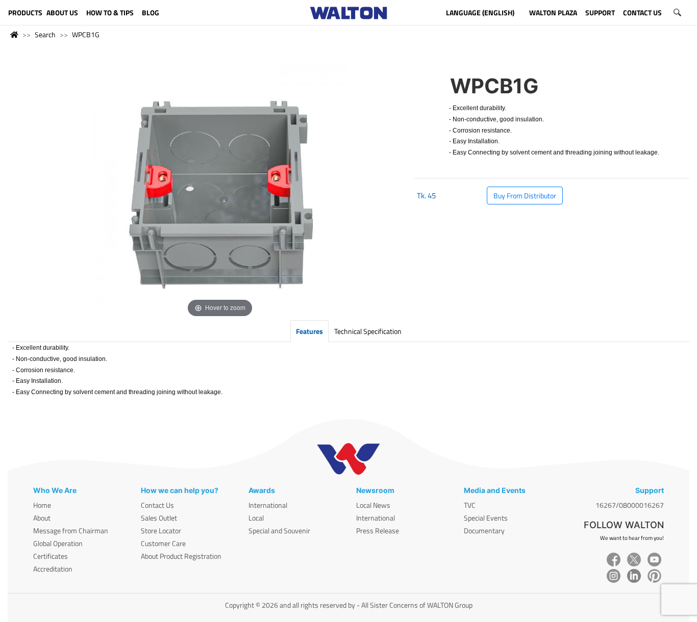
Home (42, 505)
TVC (470, 505)
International (267, 505)
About (42, 517)
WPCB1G (85, 34)
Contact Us (157, 505)
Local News (373, 505)
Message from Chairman (70, 530)
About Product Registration (181, 556)
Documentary (484, 530)
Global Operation (58, 543)
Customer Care (163, 543)
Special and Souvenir (279, 530)
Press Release (377, 530)
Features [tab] (309, 331)
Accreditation (52, 568)
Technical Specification (368, 331)
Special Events (486, 517)
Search (45, 34)
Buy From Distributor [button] (524, 195)
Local (256, 517)
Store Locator (161, 530)
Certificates (50, 556)
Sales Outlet (159, 517)
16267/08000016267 (629, 505)
